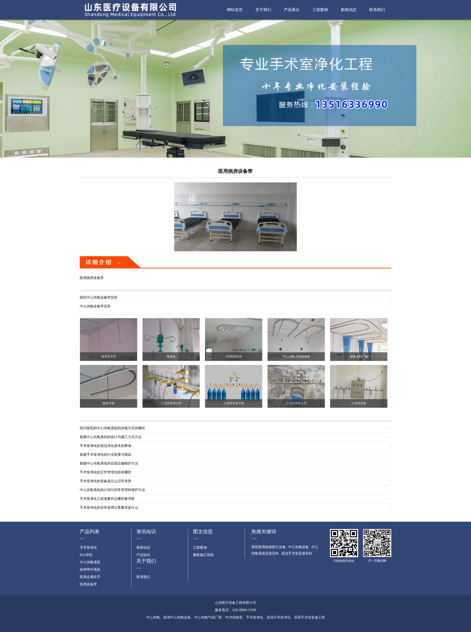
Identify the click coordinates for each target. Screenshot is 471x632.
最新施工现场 (203, 555)
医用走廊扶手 (90, 577)
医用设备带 (88, 584)
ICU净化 (86, 555)
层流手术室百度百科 (296, 553)
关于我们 (263, 10)
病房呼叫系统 (90, 569)
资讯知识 (146, 531)
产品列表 (89, 531)
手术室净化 (88, 547)
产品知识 (143, 555)
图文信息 (203, 531)
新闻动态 (348, 10)
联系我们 (377, 10)
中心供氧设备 (298, 547)
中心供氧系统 (90, 562)
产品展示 (292, 10)
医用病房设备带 (235, 171)
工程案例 (320, 10)
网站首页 (235, 10)
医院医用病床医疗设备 (268, 547)
